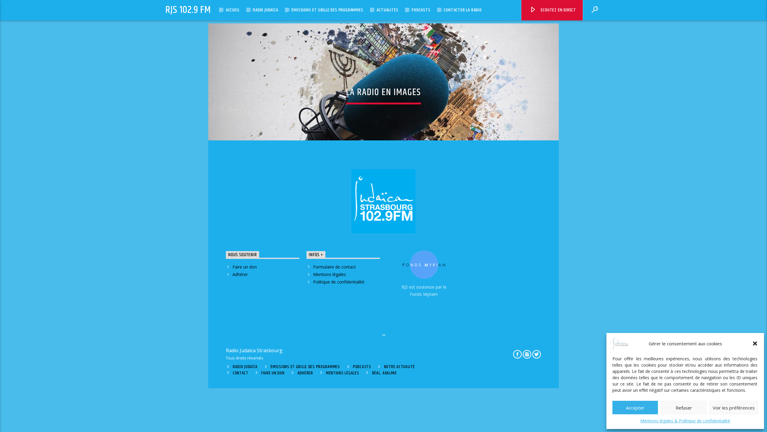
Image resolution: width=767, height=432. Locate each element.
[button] (755, 343)
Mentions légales (329, 274)
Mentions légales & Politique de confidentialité (685, 421)
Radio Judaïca (265, 10)
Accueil (233, 10)
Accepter (635, 408)
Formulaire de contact (334, 267)
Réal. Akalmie (384, 373)
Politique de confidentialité (338, 282)
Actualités (387, 10)
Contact (240, 373)
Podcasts (421, 10)
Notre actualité (399, 367)
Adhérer (240, 274)
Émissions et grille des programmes (327, 10)
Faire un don (244, 267)
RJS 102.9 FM (188, 10)
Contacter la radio (462, 10)
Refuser (684, 408)
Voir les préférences (734, 408)
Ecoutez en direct (558, 10)
